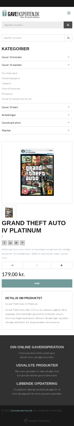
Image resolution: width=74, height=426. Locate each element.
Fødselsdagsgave (11, 78)
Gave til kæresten (11, 88)
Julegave (6, 83)
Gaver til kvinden (12, 57)
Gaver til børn (10, 107)
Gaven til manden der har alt (16, 99)
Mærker (6, 130)
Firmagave (7, 93)
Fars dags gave (9, 73)
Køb (36, 283)
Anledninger (9, 114)
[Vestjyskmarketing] (37, 420)
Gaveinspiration (11, 122)
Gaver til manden (12, 64)
